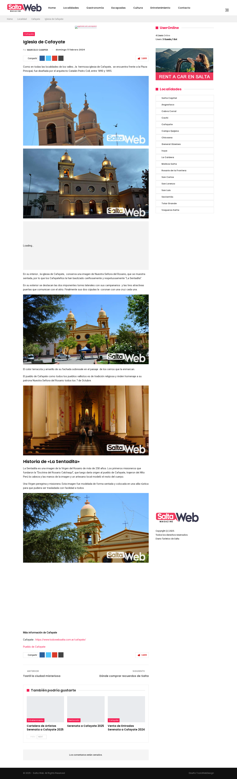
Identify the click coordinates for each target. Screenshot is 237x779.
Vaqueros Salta (170, 210)
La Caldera (168, 157)
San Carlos (168, 177)
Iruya (164, 150)
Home (52, 8)
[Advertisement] (96, 245)
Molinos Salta (169, 163)
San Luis (166, 190)
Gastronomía (95, 8)
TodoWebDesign (205, 773)
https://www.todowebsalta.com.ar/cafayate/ (60, 639)
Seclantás (167, 196)
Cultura (138, 8)
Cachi (165, 117)
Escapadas (118, 8)
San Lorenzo (168, 183)
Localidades (71, 8)
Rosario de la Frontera (174, 170)
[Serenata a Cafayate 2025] (85, 709)
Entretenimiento (160, 8)
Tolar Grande (169, 203)
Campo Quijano (170, 130)
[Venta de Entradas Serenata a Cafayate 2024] (126, 709)
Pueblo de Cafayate (34, 646)
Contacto (184, 8)
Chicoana (167, 137)
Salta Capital (169, 98)
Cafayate (29, 34)
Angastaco (168, 104)
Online (163, 35)
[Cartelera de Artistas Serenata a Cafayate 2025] (45, 709)
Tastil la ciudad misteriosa (41, 676)
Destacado (73, 720)
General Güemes (171, 144)
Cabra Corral (169, 111)
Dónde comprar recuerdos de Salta (124, 676)
